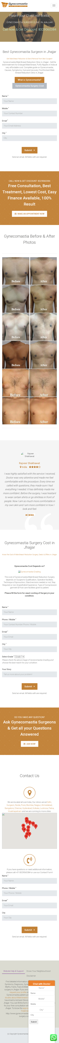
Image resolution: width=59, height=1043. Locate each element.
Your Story (6, 669)
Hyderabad (27, 808)
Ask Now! (31, 744)
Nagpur (37, 805)
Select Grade (8, 656)
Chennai (18, 808)
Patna (51, 808)
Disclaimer (31, 976)
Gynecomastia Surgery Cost (29, 86)
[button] (24, 830)
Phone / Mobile (9, 619)
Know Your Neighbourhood (38, 971)
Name (5, 96)
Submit (28, 150)
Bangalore (9, 808)
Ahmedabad (46, 805)
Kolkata (36, 808)
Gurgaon (10, 805)
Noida (17, 805)
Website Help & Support (13, 971)
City (4, 133)
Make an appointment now (30, 214)
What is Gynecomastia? (29, 80)
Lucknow (44, 808)
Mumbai (29, 805)
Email (5, 121)
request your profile (18, 992)
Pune (23, 805)
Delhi (49, 802)
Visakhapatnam (15, 811)
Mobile (5, 108)
